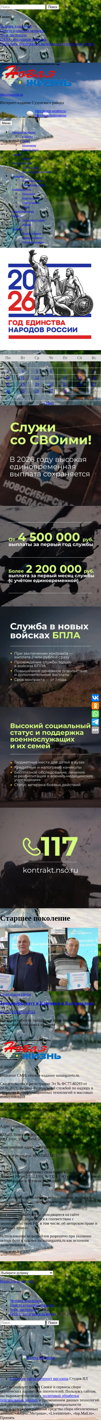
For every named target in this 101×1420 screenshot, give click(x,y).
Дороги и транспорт (32, 180)
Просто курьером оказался (22, 31)
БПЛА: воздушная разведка (23, 39)
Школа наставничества (23, 132)
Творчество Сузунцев (33, 220)
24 (8, 391)
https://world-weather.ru (50, 111)
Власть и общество (22, 163)
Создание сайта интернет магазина (39, 1379)
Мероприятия (29, 145)
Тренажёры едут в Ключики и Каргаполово (47, 1003)
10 (8, 378)
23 (94, 384)
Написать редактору (32, 237)
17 (8, 384)
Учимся (26, 141)
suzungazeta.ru (11, 94)
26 (37, 391)
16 (94, 378)
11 (23, 378)
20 (51, 384)
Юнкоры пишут (30, 149)
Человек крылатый (16, 26)
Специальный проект (23, 211)
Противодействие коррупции (36, 171)
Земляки (16, 215)
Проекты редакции (31, 233)
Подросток (27, 136)
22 (80, 384)
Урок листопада (13, 35)
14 (65, 378)
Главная (16, 154)
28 (65, 391)
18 (23, 384)
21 (65, 384)
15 (80, 378)
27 (51, 391)
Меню (6, 123)
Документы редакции (33, 242)
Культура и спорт (31, 198)
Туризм (26, 207)
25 (23, 391)
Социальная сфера (21, 189)
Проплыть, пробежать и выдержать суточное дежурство (47, 44)
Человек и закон (30, 167)
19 (37, 384)
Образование (28, 193)
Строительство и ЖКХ (34, 185)
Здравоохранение (30, 202)
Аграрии (26, 224)
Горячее (26, 158)
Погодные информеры (50, 115)
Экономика (18, 176)
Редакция (17, 229)
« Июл (48, 403)
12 (37, 378)
